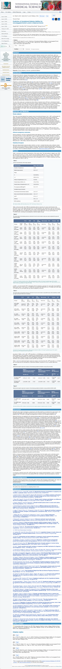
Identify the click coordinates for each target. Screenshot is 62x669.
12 (49, 83)
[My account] (60, 12)
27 (27, 98)
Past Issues (4, 31)
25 (41, 88)
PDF (54, 15)
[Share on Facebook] (53, 19)
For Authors (8, 12)
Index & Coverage (5, 38)
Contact (29, 12)
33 (29, 437)
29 (18, 414)
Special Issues (4, 43)
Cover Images (4, 36)
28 (37, 100)
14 (20, 86)
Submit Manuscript (17, 12)
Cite (47, 16)
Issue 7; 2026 (4, 21)
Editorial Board (5, 33)
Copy (16, 45)
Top (6, 52)
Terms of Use (58, 666)
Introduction (6, 53)
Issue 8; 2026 (4, 19)
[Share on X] (56, 19)
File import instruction (35, 49)
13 (51, 83)
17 (23, 88)
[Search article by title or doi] (9, 46)
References (5, 60)
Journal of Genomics (6, 74)
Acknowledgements (6, 59)
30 (37, 417)
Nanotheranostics (6, 69)
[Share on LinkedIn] (59, 19)
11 (32, 81)
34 (17, 456)
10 (26, 79)
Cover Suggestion (5, 41)
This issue (42, 16)
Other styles (21, 45)
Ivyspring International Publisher (34, 665)
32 (43, 427)
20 (25, 97)
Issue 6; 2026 (4, 24)
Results (6, 57)
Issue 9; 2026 (4, 16)
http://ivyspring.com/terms (25, 662)
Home (2, 12)
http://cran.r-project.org (44, 148)
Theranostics (5, 63)
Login (24, 12)
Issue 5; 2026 (4, 26)
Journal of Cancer (6, 72)
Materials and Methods (6, 55)
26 (44, 97)
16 (21, 86)
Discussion (6, 58)
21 (24, 88)
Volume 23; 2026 (5, 28)
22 (39, 88)
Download (28, 49)
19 (42, 97)
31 (42, 427)
